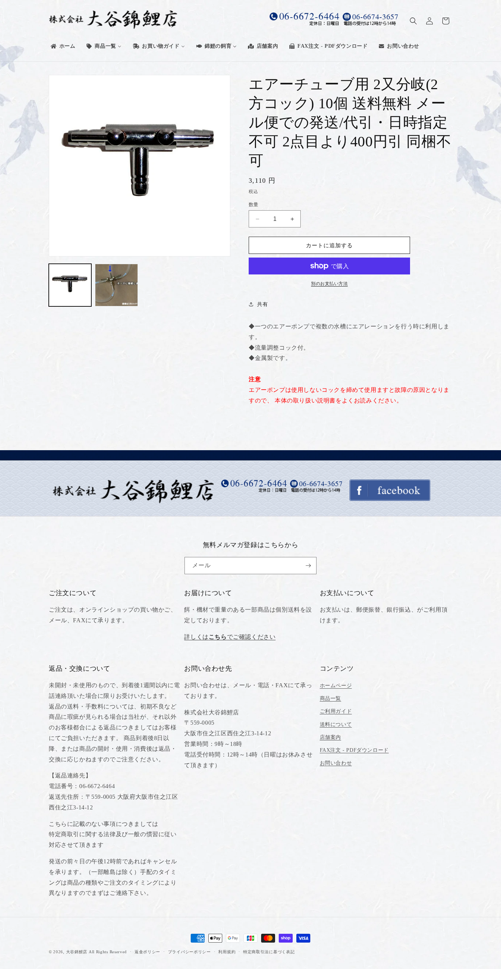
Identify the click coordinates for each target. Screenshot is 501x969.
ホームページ (336, 685)
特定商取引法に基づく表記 (269, 952)
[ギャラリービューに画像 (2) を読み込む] (116, 285)
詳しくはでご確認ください (229, 637)
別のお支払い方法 (329, 283)
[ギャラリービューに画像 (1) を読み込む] (70, 285)
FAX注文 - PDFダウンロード (354, 750)
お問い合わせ (336, 763)
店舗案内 (330, 737)
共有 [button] (262, 304)
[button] (413, 21)
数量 (254, 204)
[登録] (308, 565)
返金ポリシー (147, 952)
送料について (336, 724)
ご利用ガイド (336, 711)
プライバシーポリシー (189, 952)
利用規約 (226, 952)
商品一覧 (330, 698)
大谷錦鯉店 (77, 952)
